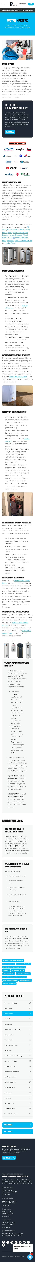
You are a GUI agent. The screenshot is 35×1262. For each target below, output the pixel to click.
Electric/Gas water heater (23, 973)
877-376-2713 (6, 1227)
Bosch (4, 235)
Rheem (9, 230)
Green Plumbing (9, 1103)
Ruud (4, 240)
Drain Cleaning (8, 1008)
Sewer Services (8, 1125)
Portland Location (8, 1198)
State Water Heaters (20, 232)
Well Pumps (7, 1050)
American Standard (14, 235)
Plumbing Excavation (10, 1066)
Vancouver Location (8, 1187)
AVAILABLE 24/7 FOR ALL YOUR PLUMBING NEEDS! (17, 10)
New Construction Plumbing (12, 1029)
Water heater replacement (10, 980)
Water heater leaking (8, 973)
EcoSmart (24, 238)
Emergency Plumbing (10, 1003)
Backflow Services (9, 1087)
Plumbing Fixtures (9, 1108)
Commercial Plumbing (10, 1061)
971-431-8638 (6, 1216)
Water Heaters (8, 1013)
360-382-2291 (22, 4)
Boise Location (7, 1220)
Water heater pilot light (18, 970)
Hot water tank (7, 977)
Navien (27, 230)
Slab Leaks (7, 1019)
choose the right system (18, 377)
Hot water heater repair (9, 983)
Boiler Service (8, 1093)
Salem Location (7, 1209)
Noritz (10, 232)
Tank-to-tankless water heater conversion (14, 967)
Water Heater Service (8, 964)
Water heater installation (19, 977)
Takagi (25, 235)
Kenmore (5, 238)
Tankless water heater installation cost (13, 960)
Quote (31, 4)
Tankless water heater (25, 980)
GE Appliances (15, 238)
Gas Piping (7, 1098)
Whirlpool (10, 240)
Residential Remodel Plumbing (13, 1056)
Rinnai (4, 232)
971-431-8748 (5, 1205)
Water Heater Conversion (23, 964)
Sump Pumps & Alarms (11, 1045)
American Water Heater (23, 240)
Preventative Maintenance (11, 1071)
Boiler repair (6, 970)
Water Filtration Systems (11, 1114)
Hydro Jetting (8, 1024)
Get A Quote (10, 132)
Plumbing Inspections (10, 1077)
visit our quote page (8, 1151)
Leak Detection (8, 1035)
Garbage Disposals (9, 1082)
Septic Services (8, 1131)
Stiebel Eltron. (11, 243)
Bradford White (18, 230)
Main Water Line (9, 1040)
